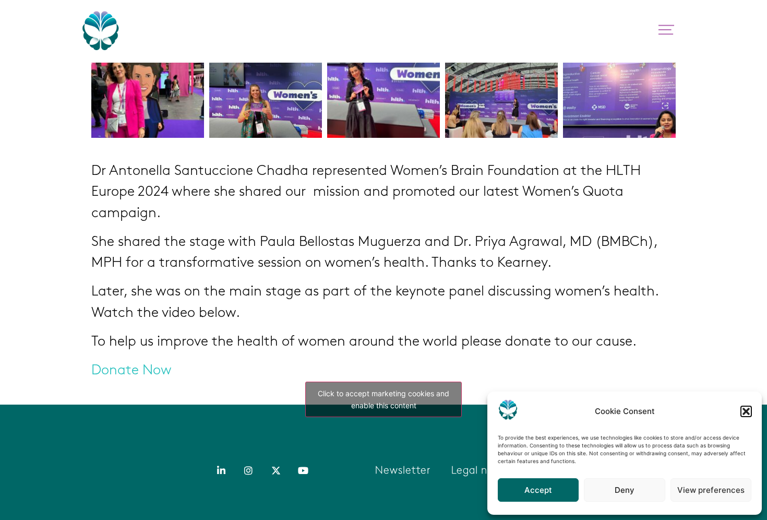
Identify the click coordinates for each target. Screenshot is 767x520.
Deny (624, 490)
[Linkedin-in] (221, 470)
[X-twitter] (276, 470)
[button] (746, 411)
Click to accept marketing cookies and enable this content (383, 399)
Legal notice (482, 471)
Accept (538, 490)
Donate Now (131, 371)
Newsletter (402, 471)
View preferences (711, 490)
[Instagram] (248, 470)
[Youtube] (303, 470)
